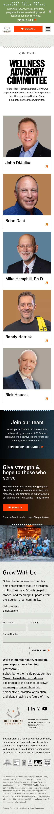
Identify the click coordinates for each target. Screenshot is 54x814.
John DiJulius (18, 162)
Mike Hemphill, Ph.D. (24, 278)
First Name (8, 622)
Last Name (33, 622)
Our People (28, 53)
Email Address (11, 611)
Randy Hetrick (18, 336)
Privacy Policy (9, 808)
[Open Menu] (48, 29)
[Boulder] (7, 29)
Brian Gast (15, 220)
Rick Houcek (17, 394)
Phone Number (10, 634)
